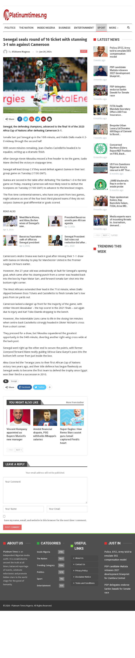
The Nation (26, 27)
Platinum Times (10, 551)
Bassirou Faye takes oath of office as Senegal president (30, 239)
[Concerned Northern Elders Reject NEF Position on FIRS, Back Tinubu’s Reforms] (101, 148)
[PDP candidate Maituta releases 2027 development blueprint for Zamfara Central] (101, 71)
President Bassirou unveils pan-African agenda (75, 220)
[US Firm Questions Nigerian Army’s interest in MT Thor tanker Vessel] (101, 168)
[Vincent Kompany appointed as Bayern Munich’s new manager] (18, 417)
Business (64, 27)
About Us (79, 558)
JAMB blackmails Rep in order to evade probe (119, 183)
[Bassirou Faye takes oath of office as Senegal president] (10, 240)
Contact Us (80, 564)
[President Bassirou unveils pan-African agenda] (55, 221)
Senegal (14, 381)
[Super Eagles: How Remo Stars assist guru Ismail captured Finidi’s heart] (72, 417)
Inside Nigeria (46, 27)
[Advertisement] (67, 634)
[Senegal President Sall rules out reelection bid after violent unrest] (55, 240)
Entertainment (84, 27)
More (112, 27)
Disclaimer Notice (83, 577)
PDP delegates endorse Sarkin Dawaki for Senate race (117, 589)
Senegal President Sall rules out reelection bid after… (76, 239)
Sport (101, 27)
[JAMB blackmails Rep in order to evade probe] (101, 184)
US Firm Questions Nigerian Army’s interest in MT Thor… (120, 167)
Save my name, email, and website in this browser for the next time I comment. (45, 520)
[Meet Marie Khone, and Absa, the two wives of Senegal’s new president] (10, 221)
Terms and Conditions (85, 583)
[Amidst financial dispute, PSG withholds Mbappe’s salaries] (45, 417)
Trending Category (45, 565)
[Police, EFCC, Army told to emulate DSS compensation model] (101, 51)
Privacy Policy (81, 571)
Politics (10, 27)
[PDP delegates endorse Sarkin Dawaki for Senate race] (101, 90)
